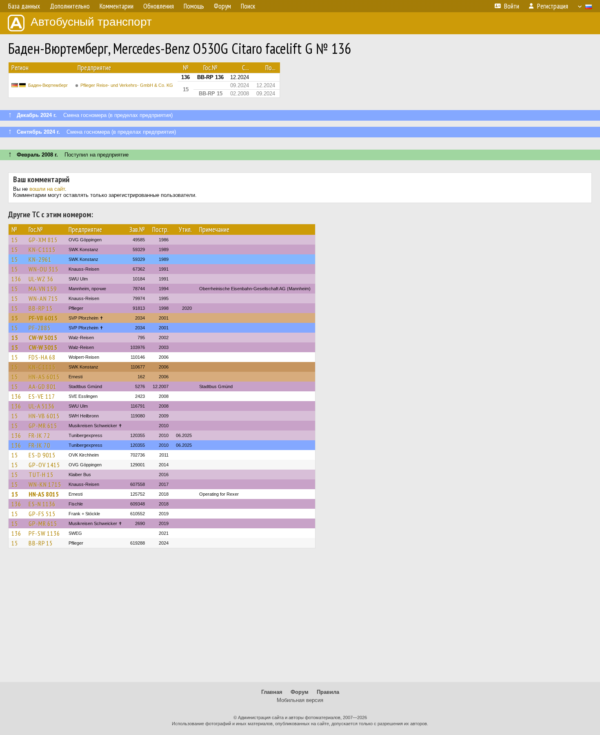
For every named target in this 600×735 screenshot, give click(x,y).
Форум (300, 692)
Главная (271, 692)
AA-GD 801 (42, 386)
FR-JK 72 (39, 435)
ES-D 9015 (42, 455)
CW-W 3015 (43, 337)
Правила (328, 692)
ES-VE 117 (42, 396)
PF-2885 (40, 328)
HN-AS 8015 (44, 494)
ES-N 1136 (42, 504)
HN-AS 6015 (44, 377)
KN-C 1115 (42, 249)
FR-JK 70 (39, 445)
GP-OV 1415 (44, 465)
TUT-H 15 (41, 474)
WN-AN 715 (43, 298)
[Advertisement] (300, 619)
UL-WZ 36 (41, 279)
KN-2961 (40, 259)
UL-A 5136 (42, 406)
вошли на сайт (47, 189)
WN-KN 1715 (45, 484)
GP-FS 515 (42, 514)
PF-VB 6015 (43, 318)
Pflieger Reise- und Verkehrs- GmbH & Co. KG (126, 85)
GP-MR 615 (43, 426)
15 (14, 240)
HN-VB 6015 (44, 416)
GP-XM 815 (43, 240)
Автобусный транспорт (91, 21)
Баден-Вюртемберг (48, 85)
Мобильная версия (300, 700)
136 (16, 279)
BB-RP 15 (41, 308)
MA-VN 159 (43, 289)
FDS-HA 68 (42, 357)
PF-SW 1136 (44, 533)
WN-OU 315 (43, 269)
